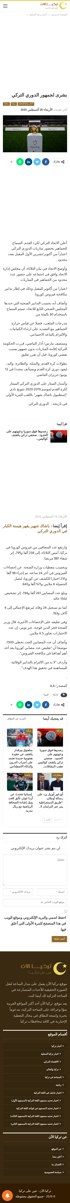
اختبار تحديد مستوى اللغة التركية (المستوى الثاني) (35, 1124)
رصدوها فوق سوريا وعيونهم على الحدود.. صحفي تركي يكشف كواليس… (27, 435)
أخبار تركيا (56, 1046)
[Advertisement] (35, 54)
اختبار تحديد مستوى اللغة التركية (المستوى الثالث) (34, 1116)
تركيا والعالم (52, 1070)
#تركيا (55, 695)
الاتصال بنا (56, 1165)
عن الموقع (56, 1149)
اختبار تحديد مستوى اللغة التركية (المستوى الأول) (35, 1101)
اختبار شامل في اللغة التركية (47, 1093)
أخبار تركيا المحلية (26, 104)
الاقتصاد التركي (51, 1062)
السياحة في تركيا (53, 1077)
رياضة (6, 104)
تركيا (14, 104)
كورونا (46, 695)
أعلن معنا (56, 1157)
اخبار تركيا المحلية (50, 1054)
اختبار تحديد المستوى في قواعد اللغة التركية (37, 1109)
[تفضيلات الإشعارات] (7, 1195)
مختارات (57, 775)
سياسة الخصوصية (52, 1172)
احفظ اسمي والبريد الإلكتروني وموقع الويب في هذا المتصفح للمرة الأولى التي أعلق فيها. (35, 924)
